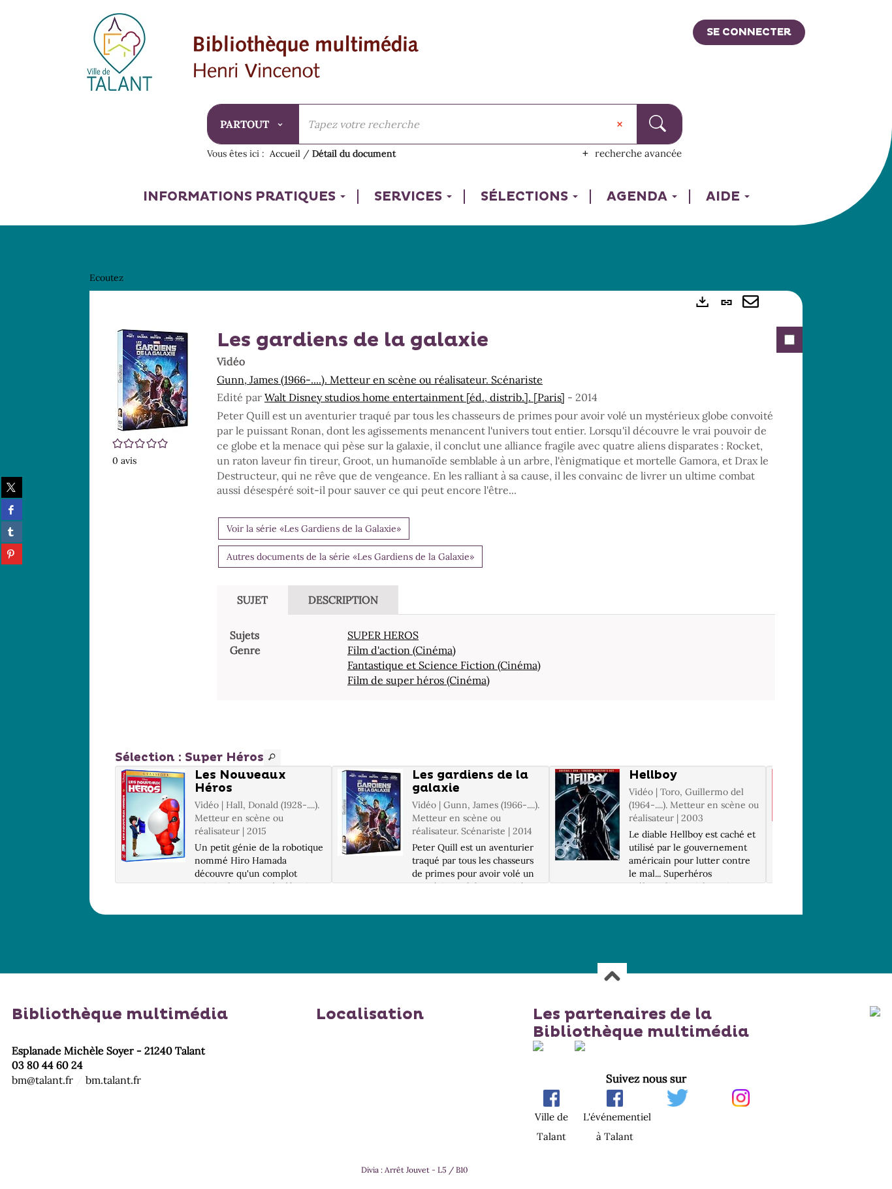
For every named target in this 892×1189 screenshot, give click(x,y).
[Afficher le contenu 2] (322, 896)
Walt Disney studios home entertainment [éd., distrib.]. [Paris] (414, 397)
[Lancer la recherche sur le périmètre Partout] (659, 124)
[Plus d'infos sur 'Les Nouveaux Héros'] (153, 815)
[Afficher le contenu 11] (451, 896)
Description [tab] (343, 599)
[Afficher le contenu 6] (379, 896)
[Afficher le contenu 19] (566, 896)
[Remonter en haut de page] (612, 977)
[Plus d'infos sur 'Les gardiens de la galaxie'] (370, 812)
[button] (151, 378)
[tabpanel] (446, 603)
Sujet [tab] (252, 599)
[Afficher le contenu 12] (465, 896)
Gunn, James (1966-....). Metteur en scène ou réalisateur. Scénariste (380, 379)
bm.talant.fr (113, 1079)
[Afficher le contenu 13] (480, 896)
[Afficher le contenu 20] (580, 896)
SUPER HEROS (383, 635)
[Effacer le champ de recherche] (621, 124)
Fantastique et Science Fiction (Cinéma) (444, 665)
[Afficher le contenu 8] (408, 896)
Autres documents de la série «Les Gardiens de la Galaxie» (350, 556)
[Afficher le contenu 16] (523, 896)
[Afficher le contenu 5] (365, 896)
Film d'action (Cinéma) (401, 650)
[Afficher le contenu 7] (394, 896)
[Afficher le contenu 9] (422, 896)
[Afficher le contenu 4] (350, 896)
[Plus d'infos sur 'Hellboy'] (587, 814)
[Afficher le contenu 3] (336, 896)
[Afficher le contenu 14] (494, 896)
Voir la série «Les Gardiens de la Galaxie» (314, 528)
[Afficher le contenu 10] (437, 896)
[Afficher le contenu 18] (552, 896)
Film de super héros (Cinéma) (418, 680)
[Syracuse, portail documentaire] (306, 58)
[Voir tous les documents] (272, 757)
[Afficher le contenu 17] (537, 896)
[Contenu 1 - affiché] (307, 896)
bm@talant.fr (42, 1079)
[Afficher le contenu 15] (508, 896)
